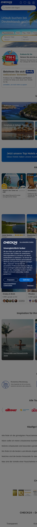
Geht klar (26, 280)
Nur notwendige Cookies (27, 242)
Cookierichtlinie (7, 285)
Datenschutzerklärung (9, 283)
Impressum (30, 285)
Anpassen (10, 280)
